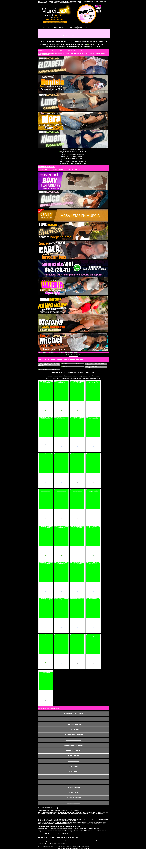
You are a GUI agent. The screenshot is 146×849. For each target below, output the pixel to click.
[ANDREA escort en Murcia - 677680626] (77, 381)
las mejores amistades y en (66, 352)
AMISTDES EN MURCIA (74, 755)
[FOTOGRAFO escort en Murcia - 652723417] (61, 562)
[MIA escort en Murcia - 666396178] (46, 418)
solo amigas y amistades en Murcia (73, 745)
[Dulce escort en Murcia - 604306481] (61, 490)
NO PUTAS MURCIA (73, 719)
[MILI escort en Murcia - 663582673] (46, 635)
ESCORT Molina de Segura (71, 27)
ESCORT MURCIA (46, 41)
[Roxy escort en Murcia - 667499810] (77, 599)
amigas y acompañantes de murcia (74, 776)
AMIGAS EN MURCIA (73, 761)
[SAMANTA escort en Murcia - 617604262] (46, 381)
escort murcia (43, 1)
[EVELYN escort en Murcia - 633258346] (93, 562)
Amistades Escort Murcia (59, 27)
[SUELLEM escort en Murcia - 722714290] (77, 526)
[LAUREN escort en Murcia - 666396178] (77, 418)
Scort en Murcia (52, 44)
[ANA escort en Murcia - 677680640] (61, 599)
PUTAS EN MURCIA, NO (84, 848)
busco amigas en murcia (73, 803)
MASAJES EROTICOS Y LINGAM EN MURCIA (73, 782)
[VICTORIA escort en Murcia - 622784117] (93, 381)
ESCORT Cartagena (82, 27)
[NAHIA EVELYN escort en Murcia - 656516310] (46, 562)
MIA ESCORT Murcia (45, 439)
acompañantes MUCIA (93, 590)
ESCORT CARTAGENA (74, 729)
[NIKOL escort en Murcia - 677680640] (61, 526)
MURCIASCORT (41, 27)
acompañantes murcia (61, 517)
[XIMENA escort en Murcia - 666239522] (61, 454)
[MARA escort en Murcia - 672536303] (46, 599)
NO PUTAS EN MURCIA (74, 787)
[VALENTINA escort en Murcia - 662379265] (77, 490)
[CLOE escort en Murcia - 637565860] (77, 562)
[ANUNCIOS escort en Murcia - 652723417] (61, 635)
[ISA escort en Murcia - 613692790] (93, 599)
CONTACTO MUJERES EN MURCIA (73, 734)
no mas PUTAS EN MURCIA (73, 740)
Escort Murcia (49, 27)
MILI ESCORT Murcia (45, 656)
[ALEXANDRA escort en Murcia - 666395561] (93, 490)
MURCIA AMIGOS (73, 792)
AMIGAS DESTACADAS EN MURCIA (73, 713)
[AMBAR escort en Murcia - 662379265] (46, 490)
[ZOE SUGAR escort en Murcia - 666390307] (46, 454)
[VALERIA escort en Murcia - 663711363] (93, 526)
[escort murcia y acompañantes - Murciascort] (45, 410)
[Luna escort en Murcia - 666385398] (93, 635)
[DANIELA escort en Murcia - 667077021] (77, 454)
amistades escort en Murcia (95, 41)
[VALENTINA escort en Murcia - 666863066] (93, 418)
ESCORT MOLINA (73, 766)
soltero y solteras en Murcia (73, 750)
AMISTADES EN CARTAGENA (73, 797)
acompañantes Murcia (93, 409)
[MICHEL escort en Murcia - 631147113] (46, 526)
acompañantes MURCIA (46, 409)
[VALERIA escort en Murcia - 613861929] (61, 381)
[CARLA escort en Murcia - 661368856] (46, 671)
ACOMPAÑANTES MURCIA (46, 167)
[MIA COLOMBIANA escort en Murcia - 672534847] (77, 635)
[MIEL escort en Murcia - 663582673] (93, 454)
